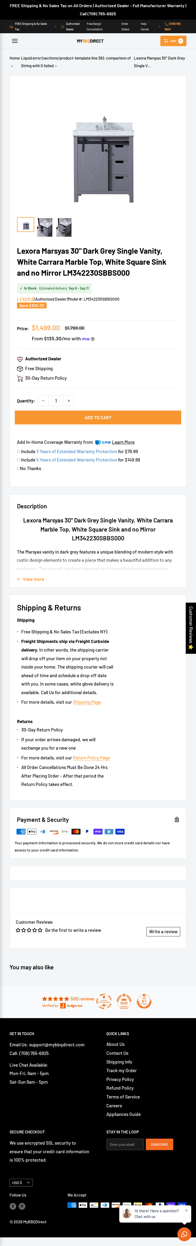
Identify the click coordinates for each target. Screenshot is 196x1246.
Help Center (145, 26)
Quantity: (26, 400)
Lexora (25, 299)
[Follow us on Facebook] (13, 1206)
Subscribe (159, 1144)
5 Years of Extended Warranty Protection (77, 459)
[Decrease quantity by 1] (43, 401)
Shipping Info (119, 1062)
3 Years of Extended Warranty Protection (77, 451)
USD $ (17, 1182)
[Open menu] (15, 41)
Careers (114, 1105)
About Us (115, 1044)
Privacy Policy (120, 1079)
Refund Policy (120, 1088)
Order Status (125, 26)
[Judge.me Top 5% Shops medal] (144, 1001)
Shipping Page (87, 702)
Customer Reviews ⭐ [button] (191, 628)
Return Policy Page (91, 757)
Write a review (163, 931)
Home (15, 57)
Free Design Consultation (95, 26)
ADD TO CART (98, 417)
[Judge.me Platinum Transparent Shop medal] (104, 1001)
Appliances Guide (123, 1114)
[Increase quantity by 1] (69, 401)
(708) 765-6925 (173, 26)
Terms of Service (123, 1096)
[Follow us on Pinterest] (22, 1206)
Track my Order (121, 1070)
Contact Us (117, 1053)
